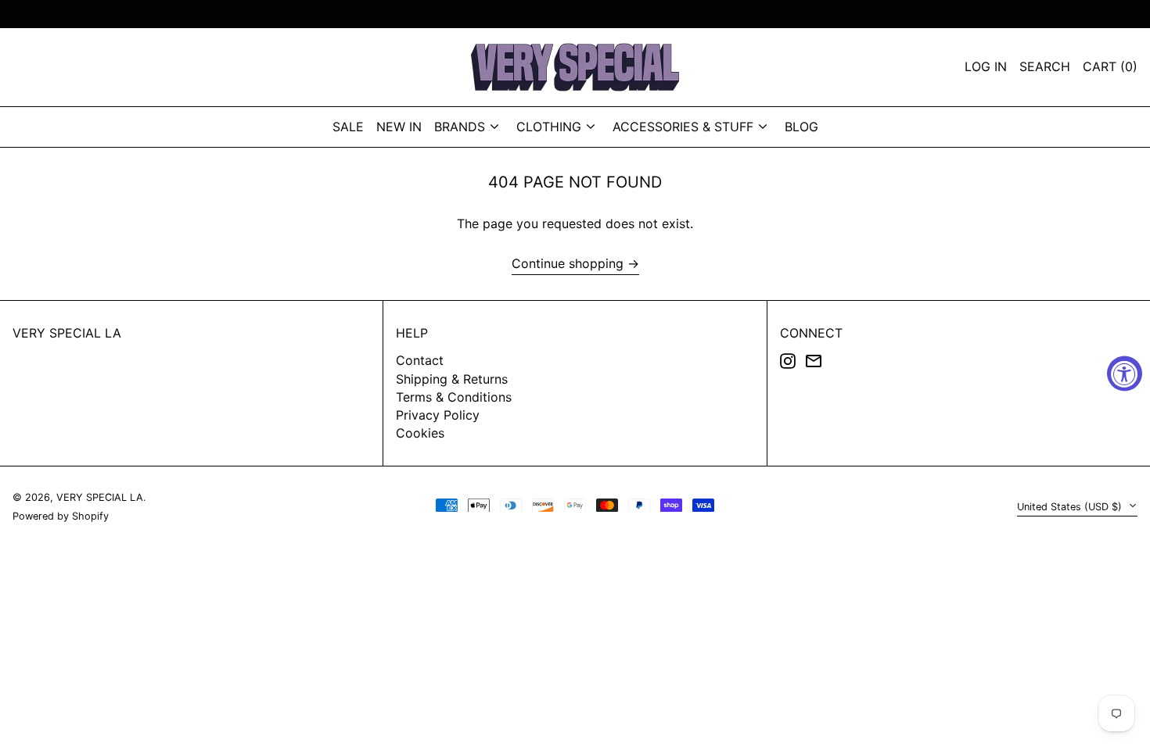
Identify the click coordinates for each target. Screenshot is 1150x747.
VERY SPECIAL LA (67, 333)
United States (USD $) (1071, 507)
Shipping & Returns (452, 379)
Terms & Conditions (454, 397)
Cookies (420, 433)
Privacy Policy (438, 415)
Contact (420, 360)
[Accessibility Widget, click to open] (1124, 373)
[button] (1110, 67)
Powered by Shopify (61, 516)
